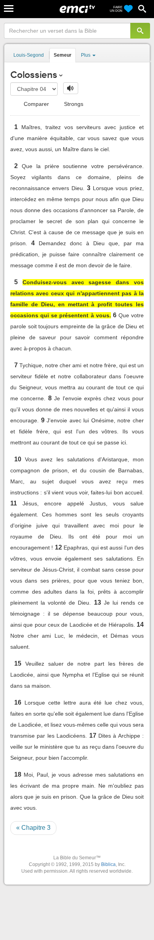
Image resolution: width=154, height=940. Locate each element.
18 (17, 774)
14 (140, 624)
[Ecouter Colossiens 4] (70, 88)
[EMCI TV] (77, 10)
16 (17, 702)
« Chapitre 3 (33, 827)
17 (92, 735)
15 (17, 663)
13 (97, 602)
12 (58, 547)
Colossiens (33, 74)
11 (13, 503)
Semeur (62, 55)
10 (17, 459)
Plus (86, 55)
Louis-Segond (28, 55)
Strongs (72, 104)
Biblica (108, 864)
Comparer (35, 104)
